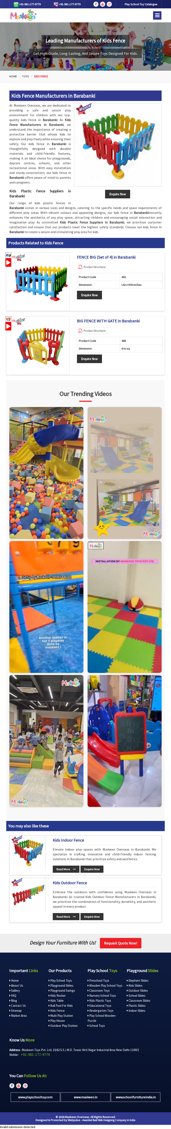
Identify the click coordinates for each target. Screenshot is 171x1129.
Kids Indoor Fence (68, 840)
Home (13, 76)
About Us (16, 985)
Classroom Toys (99, 990)
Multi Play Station (61, 1016)
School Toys (97, 1026)
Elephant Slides (138, 980)
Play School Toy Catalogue (141, 4)
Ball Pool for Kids (61, 1006)
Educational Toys (100, 1006)
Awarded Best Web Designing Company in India (108, 1120)
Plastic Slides (137, 1006)
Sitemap (16, 1011)
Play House (57, 1021)
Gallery (15, 990)
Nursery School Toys (102, 996)
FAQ (13, 996)
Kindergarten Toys (101, 1011)
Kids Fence (57, 1011)
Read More (64, 869)
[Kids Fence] (118, 145)
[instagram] (109, 4)
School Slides (137, 996)
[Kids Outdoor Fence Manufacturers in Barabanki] (28, 895)
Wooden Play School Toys (105, 985)
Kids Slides (135, 985)
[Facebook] (95, 4)
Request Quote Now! (120, 943)
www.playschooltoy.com (35, 1097)
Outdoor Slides (138, 990)
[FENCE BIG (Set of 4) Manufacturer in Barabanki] (40, 282)
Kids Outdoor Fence (70, 882)
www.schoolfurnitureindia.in (136, 1097)
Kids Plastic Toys (100, 1001)
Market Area (18, 1016)
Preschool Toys (99, 980)
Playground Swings (62, 990)
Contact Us (18, 1006)
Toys (25, 76)
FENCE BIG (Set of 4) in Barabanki (106, 257)
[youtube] (102, 4)
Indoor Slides (136, 1011)
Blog (13, 1001)
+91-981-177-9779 (30, 4)
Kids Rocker (58, 996)
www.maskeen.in (85, 1097)
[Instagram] (46, 473)
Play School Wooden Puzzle (102, 1018)
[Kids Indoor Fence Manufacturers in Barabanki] (28, 852)
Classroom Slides (139, 1001)
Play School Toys (61, 980)
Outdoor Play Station (64, 1026)
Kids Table (57, 1001)
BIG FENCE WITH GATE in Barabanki (108, 320)
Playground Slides (61, 985)
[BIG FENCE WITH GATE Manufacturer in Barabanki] (40, 345)
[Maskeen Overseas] (22, 15)
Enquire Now (89, 295)
